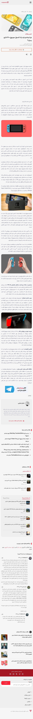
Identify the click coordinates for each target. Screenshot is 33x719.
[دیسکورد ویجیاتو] (10, 674)
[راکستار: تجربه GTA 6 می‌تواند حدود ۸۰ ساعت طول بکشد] (28, 489)
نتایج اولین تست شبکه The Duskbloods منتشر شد (17, 455)
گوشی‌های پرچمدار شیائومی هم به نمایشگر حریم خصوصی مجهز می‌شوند (22, 636)
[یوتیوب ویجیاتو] (13, 674)
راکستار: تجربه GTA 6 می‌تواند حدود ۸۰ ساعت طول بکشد (15, 488)
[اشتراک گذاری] (26, 54)
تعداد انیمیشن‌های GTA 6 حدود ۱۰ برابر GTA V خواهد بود (14, 474)
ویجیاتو (30, 11)
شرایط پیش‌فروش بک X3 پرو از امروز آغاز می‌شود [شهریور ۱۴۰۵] (22, 653)
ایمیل (30, 682)
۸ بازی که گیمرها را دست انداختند (19, 532)
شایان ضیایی (26, 44)
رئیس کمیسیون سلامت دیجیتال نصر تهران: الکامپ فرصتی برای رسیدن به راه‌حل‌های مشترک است (21, 644)
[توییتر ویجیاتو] (16, 674)
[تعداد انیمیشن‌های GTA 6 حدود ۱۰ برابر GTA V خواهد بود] (28, 476)
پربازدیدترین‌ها (25, 498)
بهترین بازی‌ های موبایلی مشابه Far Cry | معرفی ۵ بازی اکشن (15, 510)
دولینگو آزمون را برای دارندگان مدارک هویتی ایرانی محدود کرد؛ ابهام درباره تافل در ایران (21, 662)
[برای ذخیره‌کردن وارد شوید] (31, 54)
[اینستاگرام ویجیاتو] (22, 674)
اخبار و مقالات (23, 11)
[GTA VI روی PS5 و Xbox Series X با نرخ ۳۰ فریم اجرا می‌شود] (28, 482)
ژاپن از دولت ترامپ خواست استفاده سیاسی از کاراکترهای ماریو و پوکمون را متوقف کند (15, 445)
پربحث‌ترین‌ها (6, 498)
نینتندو (29, 395)
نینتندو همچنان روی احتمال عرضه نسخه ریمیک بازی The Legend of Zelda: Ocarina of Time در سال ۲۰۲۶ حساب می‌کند (15, 451)
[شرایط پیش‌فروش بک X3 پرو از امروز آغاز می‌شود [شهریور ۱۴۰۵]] (4, 655)
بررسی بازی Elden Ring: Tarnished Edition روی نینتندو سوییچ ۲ (16, 435)
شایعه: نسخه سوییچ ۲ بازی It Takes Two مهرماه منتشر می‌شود (17, 440)
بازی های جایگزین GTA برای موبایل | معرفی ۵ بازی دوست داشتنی (15, 502)
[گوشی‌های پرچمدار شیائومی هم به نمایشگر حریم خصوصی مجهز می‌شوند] (4, 637)
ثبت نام (19, 547)
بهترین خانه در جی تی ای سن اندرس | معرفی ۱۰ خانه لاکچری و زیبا (15, 517)
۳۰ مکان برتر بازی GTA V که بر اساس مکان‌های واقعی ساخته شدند (15, 525)
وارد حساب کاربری (9, 547)
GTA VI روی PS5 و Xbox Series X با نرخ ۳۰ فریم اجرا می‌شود (15, 481)
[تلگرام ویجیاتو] (19, 674)
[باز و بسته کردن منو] (30, 2)
